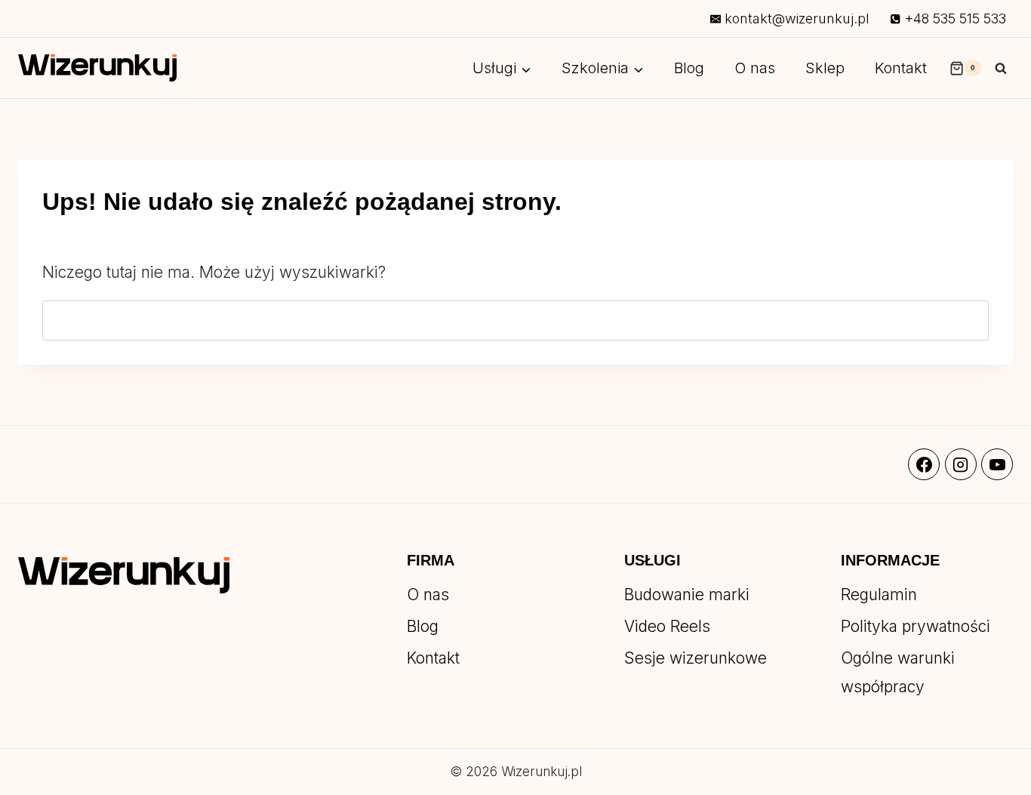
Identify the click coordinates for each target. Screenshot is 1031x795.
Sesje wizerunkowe (695, 658)
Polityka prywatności (915, 626)
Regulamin (879, 594)
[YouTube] (997, 464)
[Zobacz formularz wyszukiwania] (1001, 68)
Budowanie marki (686, 594)
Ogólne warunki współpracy (898, 672)
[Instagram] (961, 464)
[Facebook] (924, 464)
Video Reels (667, 626)
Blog (689, 68)
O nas (754, 68)
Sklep (825, 68)
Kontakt (901, 68)
